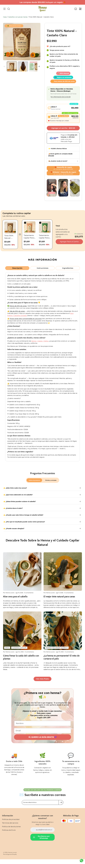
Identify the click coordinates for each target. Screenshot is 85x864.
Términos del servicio (10, 823)
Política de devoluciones (11, 827)
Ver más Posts (42, 679)
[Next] (38, 66)
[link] (10, 227)
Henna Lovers (12, 852)
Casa (5, 17)
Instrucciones (42, 268)
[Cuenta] (75, 8)
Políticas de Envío (9, 830)
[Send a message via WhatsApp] (81, 860)
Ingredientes (67, 268)
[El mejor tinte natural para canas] (63, 571)
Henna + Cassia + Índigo (40, 341)
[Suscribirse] (61, 802)
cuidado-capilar (19, 647)
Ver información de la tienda (60, 96)
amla (7, 647)
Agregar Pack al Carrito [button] (69, 242)
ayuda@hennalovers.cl (42, 830)
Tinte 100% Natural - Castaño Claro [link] (10, 237)
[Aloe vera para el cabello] (22, 571)
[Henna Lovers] (42, 9)
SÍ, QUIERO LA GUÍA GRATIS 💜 (43, 737)
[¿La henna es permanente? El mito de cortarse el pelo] (63, 630)
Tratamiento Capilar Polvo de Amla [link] (29, 236)
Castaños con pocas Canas (17, 17)
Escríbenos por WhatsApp (44, 837)
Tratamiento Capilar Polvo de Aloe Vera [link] (44, 236)
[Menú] (4, 8)
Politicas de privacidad (10, 819)
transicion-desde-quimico (57, 647)
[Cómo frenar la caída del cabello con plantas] (22, 630)
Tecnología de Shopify (10, 854)
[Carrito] (80, 8)
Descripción (17, 268)
